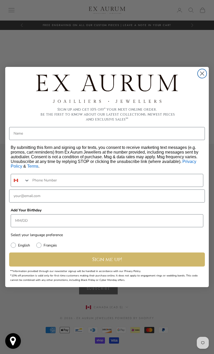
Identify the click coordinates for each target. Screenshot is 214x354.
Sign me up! (107, 259)
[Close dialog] (202, 73)
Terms (32, 166)
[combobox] (20, 180)
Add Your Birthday (26, 210)
